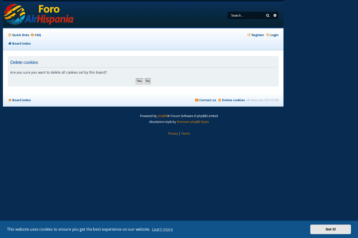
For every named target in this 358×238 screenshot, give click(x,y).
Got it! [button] (331, 229)
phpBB (162, 116)
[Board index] (39, 14)
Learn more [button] (162, 229)
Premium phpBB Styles (193, 121)
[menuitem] (35, 35)
